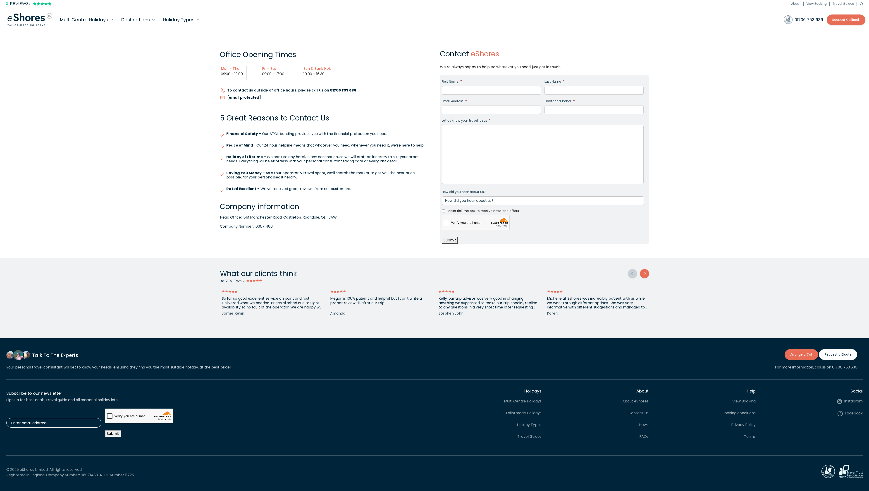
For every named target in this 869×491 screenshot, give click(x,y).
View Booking (816, 3)
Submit (450, 240)
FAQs (644, 436)
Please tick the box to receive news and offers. (483, 211)
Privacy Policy (743, 424)
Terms (750, 436)
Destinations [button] (135, 20)
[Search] (861, 3)
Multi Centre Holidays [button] (84, 20)
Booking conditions (739, 413)
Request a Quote (838, 354)
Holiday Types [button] (178, 20)
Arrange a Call (801, 354)
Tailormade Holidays (524, 413)
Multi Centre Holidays (523, 401)
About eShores (635, 401)
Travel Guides (843, 3)
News (644, 424)
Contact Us (638, 413)
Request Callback (846, 19)
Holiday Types (529, 424)
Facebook (853, 413)
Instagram (853, 401)
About (796, 3)
